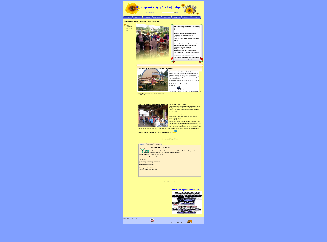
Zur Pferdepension (176, 17)
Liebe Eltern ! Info (129, 29)
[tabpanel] (187, 43)
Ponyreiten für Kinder (129, 27)
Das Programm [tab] (150, 144)
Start (128, 17)
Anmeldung (147, 17)
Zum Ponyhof (137, 17)
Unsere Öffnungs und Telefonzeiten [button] (185, 190)
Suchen (176, 12)
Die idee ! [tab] (142, 144)
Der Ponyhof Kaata (128, 24)
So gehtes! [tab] (158, 144)
